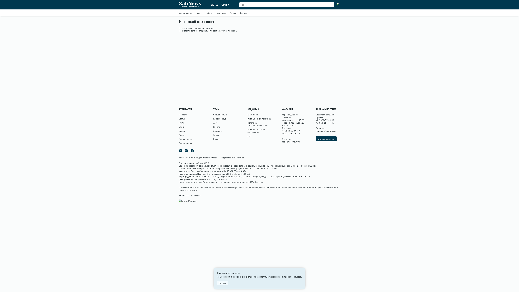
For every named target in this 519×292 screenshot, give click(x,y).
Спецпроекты (185, 143)
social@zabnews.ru (291, 141)
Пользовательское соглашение (256, 131)
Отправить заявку (326, 138)
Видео (182, 131)
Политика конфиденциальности (257, 124)
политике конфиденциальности (241, 276)
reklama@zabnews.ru (326, 131)
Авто (199, 12)
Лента (214, 4)
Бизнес (243, 12)
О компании (253, 114)
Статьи (225, 4)
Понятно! (222, 283)
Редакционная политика (259, 118)
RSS (249, 136)
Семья (233, 12)
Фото (181, 122)
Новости (183, 114)
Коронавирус (219, 118)
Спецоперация (186, 12)
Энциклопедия (186, 139)
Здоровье (221, 12)
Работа (209, 12)
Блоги (181, 126)
